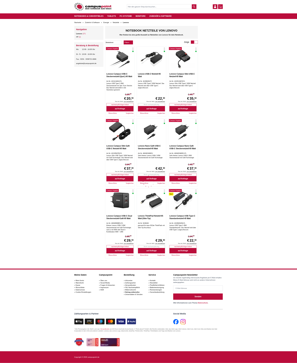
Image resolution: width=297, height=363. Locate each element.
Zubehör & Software (160, 16)
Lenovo (79, 34)
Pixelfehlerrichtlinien (157, 285)
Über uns (103, 280)
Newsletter (154, 283)
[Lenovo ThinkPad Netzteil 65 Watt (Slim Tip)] (151, 201)
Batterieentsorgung (157, 287)
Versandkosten (130, 285)
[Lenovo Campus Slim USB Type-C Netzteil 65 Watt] (183, 59)
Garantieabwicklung (157, 292)
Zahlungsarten (130, 283)
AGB (102, 290)
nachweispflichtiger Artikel (120, 104)
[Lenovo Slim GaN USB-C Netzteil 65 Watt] (120, 131)
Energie (106, 22)
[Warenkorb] (220, 6)
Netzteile (116, 22)
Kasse (78, 285)
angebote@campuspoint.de (86, 63)
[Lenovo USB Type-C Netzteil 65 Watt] (151, 59)
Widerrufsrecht (130, 290)
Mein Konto (80, 280)
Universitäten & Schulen (134, 294)
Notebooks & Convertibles (88, 16)
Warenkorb (80, 283)
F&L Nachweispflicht (132, 287)
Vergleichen (130, 113)
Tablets (111, 16)
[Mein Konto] (215, 6)
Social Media (105, 283)
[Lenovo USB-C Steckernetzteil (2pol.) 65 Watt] (120, 59)
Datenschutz (80, 290)
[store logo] (92, 7)
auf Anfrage (120, 109)
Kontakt (152, 280)
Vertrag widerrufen (132, 292)
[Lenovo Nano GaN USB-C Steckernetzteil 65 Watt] (151, 131)
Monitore (141, 16)
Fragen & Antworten (107, 285)
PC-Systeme (126, 16)
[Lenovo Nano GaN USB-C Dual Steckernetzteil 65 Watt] (120, 201)
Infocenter (128, 280)
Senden (198, 297)
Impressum (104, 287)
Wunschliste (80, 287)
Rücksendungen (156, 290)
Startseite (77, 22)
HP (77, 37)
